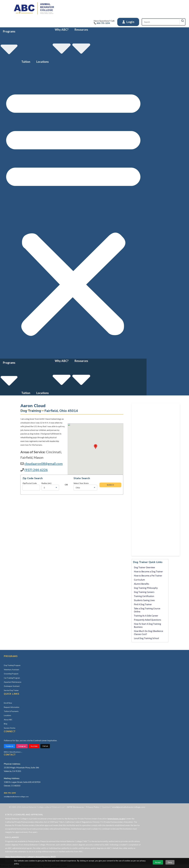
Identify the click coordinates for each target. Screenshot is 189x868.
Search (110, 485)
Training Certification (144, 596)
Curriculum (139, 579)
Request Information (11, 707)
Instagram (22, 746)
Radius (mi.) (46, 483)
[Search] (182, 20)
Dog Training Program (12, 665)
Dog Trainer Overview (144, 567)
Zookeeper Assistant (12, 686)
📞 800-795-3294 (102, 23)
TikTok (45, 746)
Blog (5, 724)
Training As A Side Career (146, 615)
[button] (73, 211)
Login (130, 22)
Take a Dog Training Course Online (147, 610)
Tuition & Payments (11, 711)
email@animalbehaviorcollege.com (16, 797)
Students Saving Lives (144, 600)
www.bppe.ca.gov (116, 818)
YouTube (34, 746)
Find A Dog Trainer (143, 604)
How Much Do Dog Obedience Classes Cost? (148, 633)
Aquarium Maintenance (12, 682)
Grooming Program (11, 674)
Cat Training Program (12, 678)
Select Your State (81, 483)
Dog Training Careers (144, 592)
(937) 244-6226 (36, 470)
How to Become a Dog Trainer (148, 571)
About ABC (8, 720)
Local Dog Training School (146, 638)
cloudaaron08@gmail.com (43, 464)
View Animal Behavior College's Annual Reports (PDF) (30, 856)
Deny (170, 862)
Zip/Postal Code (29, 483)
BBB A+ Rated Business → (13, 752)
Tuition (25, 61)
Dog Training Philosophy (146, 588)
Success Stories (9, 728)
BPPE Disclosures (75, 807)
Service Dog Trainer (11, 690)
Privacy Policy (93, 807)
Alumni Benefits (141, 583)
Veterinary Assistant (11, 670)
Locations (42, 61)
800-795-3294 (10, 793)
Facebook (9, 746)
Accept (158, 862)
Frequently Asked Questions (147, 619)
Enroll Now (8, 703)
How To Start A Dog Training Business (147, 625)
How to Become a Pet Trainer (148, 575)
